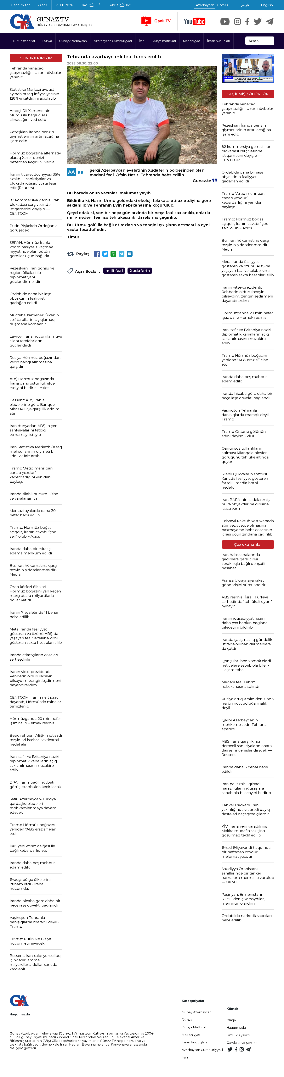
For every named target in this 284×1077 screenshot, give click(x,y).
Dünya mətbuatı (164, 41)
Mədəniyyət (191, 41)
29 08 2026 (64, 5)
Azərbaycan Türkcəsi (212, 5)
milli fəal (114, 270)
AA (71, 172)
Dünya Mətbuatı (195, 1027)
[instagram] (237, 21)
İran (142, 41)
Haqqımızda (20, 5)
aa (80, 172)
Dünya (47, 41)
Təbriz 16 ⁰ (119, 5)
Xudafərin (140, 270)
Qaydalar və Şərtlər (242, 1043)
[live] (156, 21)
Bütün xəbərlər (24, 41)
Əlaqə (43, 5)
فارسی (244, 5)
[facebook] (247, 21)
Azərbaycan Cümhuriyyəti (113, 41)
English (267, 5)
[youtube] (195, 21)
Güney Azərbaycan (73, 41)
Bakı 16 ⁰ (90, 5)
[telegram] (269, 21)
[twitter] (258, 21)
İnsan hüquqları (218, 41)
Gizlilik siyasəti (238, 1035)
